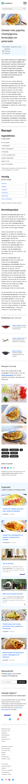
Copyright (3, 768)
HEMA (20, 715)
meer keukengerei (6, 199)
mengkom (4, 189)
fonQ (18, 719)
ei (21, 449)
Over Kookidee (4, 764)
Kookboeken (4, 737)
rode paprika (14, 456)
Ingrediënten (4, 733)
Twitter (8, 468)
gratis (9, 673)
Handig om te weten (5, 758)
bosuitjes (5, 449)
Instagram (6, 779)
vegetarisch (7, 49)
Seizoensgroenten (5, 735)
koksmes (4, 183)
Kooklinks (3, 754)
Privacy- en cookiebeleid (6, 770)
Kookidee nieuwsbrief (6, 766)
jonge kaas (5, 453)
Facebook (2, 468)
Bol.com (7, 715)
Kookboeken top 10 (5, 739)
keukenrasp (4, 196)
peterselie (5, 456)
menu (25, 4)
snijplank (3, 186)
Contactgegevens (5, 772)
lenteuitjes (14, 453)
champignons (14, 449)
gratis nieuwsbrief (7, 375)
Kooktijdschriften (5, 756)
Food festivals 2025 (5, 750)
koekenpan (4, 192)
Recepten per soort (5, 730)
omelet (20, 46)
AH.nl (10, 719)
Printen (14, 468)
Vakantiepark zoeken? (6, 774)
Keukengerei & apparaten (7, 746)
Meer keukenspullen (5, 748)
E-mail (11, 468)
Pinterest (5, 468)
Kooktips (3, 741)
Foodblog (3, 752)
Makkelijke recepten (5, 728)
